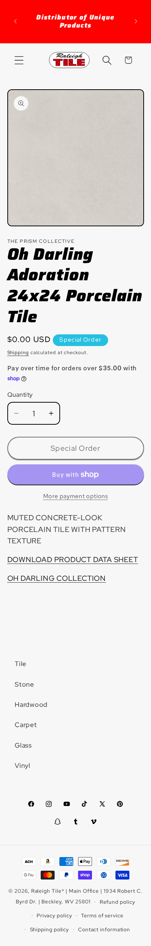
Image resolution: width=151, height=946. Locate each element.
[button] (18, 60)
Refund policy (117, 901)
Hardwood (31, 704)
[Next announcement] (136, 21)
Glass (23, 745)
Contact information (104, 929)
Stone (24, 684)
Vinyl (22, 765)
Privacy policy (54, 915)
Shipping (18, 352)
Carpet (26, 724)
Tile (20, 663)
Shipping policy (49, 929)
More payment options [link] (75, 496)
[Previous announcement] (15, 21)
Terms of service (102, 915)
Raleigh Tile (46, 890)
